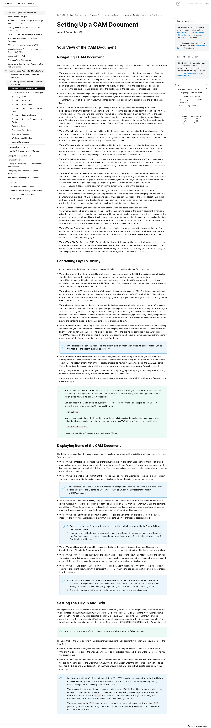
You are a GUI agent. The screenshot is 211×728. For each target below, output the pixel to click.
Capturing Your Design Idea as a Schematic (26, 34)
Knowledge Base (17, 198)
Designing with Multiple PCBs (20, 156)
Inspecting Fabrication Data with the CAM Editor (141, 15)
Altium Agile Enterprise (185, 35)
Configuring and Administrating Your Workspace (23, 172)
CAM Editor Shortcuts (21, 142)
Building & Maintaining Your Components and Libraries (25, 165)
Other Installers (183, 76)
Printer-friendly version (199, 726)
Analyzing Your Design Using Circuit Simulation (22, 39)
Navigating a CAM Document (191, 93)
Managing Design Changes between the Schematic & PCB (25, 50)
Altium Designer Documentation (74, 15)
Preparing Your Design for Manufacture (105, 15)
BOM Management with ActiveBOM (23, 45)
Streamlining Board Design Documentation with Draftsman (25, 65)
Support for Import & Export (24, 115)
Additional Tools (18, 126)
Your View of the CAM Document (190, 89)
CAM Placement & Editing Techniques (28, 92)
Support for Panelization (22, 104)
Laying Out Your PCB (16, 56)
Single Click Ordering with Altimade (24, 151)
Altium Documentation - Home (23, 194)
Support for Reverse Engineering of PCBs (27, 120)
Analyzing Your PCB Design (19, 60)
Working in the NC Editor (22, 138)
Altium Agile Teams (197, 32)
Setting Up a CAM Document (24, 88)
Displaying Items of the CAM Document (191, 101)
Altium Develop (183, 32)
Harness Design (14, 160)
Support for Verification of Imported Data (27, 109)
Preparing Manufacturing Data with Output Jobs (24, 76)
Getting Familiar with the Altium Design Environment (24, 28)
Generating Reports (20, 134)
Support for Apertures (21, 100)
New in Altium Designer (17, 16)
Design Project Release (20, 147)
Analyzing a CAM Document (23, 130)
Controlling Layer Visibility (190, 96)
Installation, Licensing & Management (23, 177)
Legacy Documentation (186, 73)
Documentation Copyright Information (26, 190)
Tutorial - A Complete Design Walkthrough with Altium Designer (25, 22)
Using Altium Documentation (22, 186)
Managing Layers (19, 96)
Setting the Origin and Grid (188, 106)
